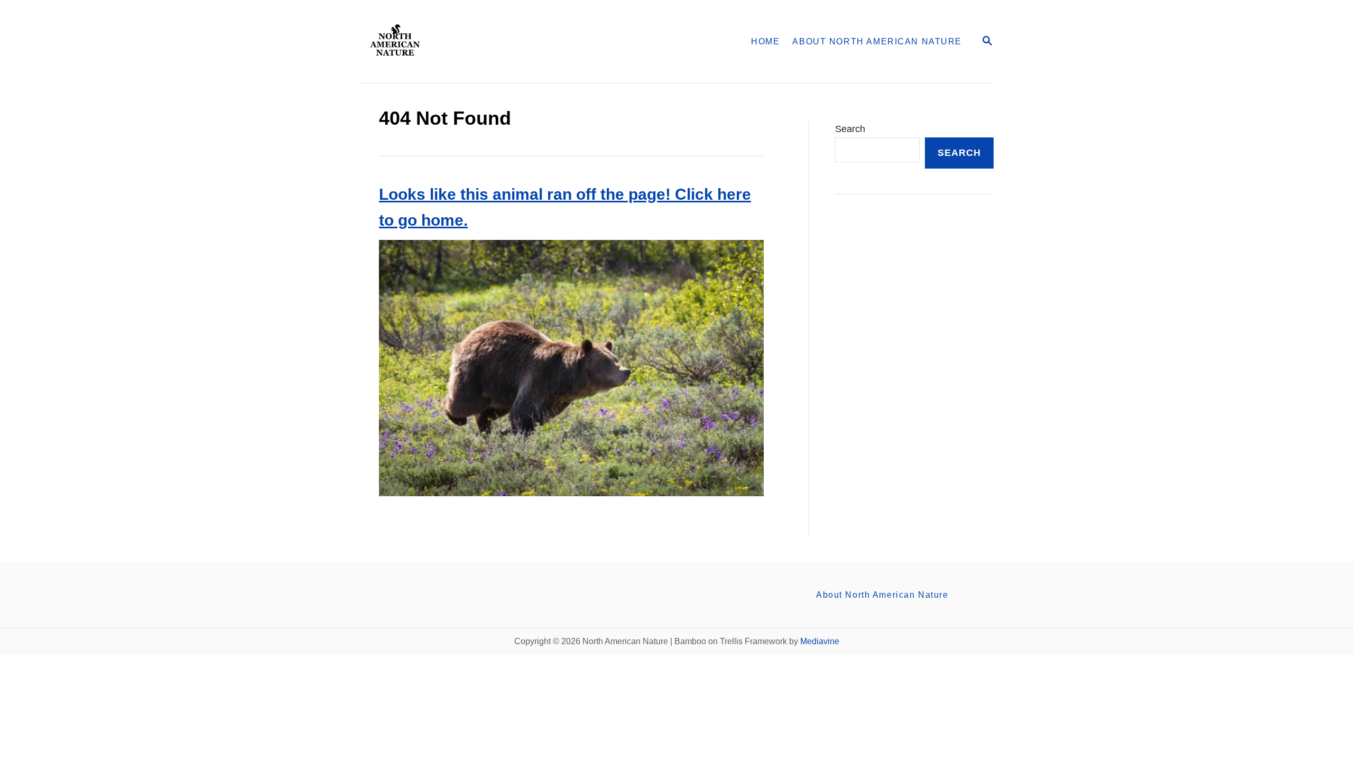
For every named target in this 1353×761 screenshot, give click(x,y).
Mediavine (819, 641)
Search (850, 129)
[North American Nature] (495, 41)
